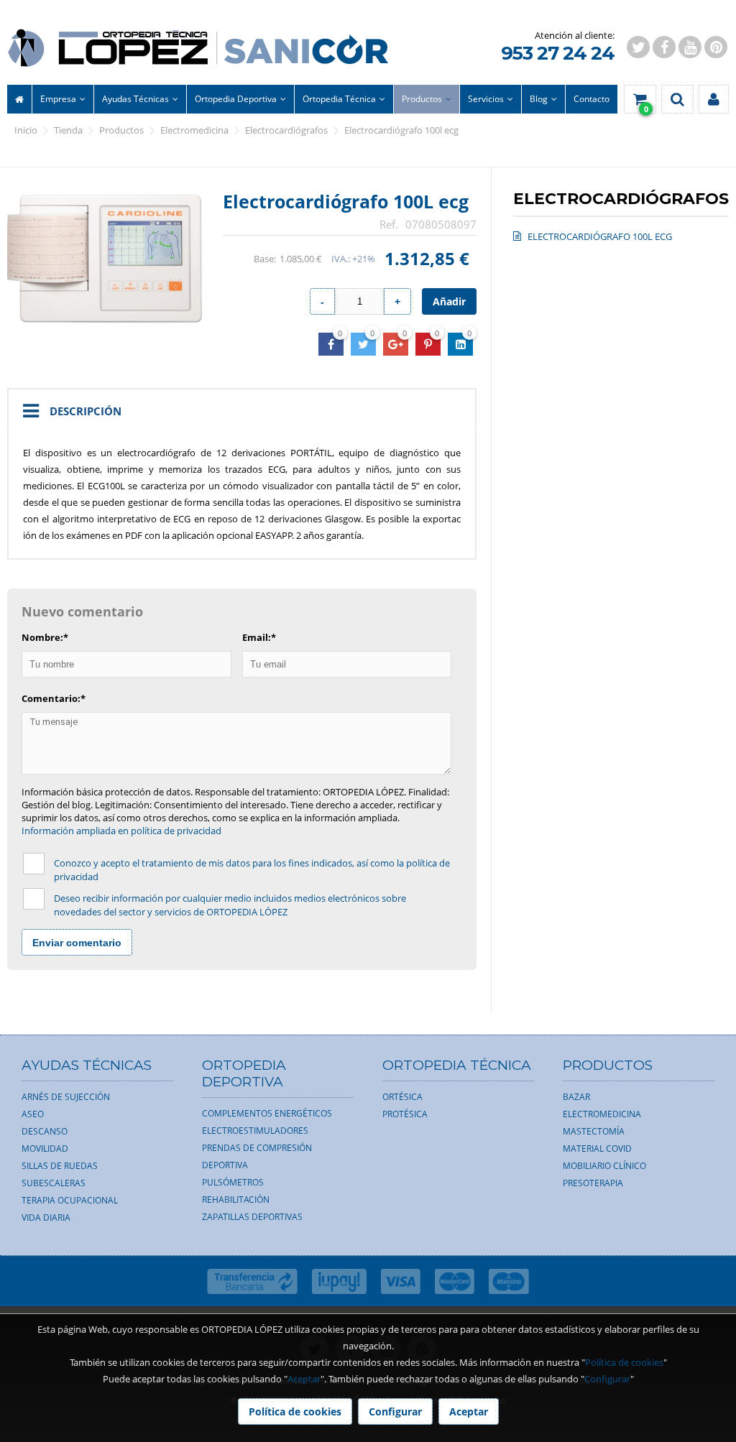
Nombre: (45, 637)
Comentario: (54, 698)
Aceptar (304, 1378)
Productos (121, 130)
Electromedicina (194, 130)
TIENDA (68, 130)
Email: (259, 637)
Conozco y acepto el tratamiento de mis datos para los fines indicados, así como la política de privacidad (252, 869)
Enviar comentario (76, 942)
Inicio (25, 130)
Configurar (607, 1378)
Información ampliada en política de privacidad (121, 830)
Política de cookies (624, 1362)
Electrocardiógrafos (286, 130)
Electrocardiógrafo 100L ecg (401, 130)
